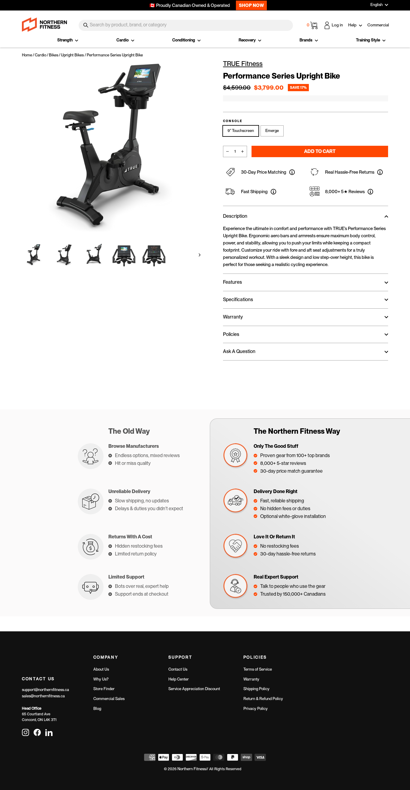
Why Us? (101, 679)
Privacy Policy (255, 708)
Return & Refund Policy (263, 698)
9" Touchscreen (241, 130)
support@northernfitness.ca (45, 689)
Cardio (123, 39)
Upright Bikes (72, 55)
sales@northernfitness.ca (43, 696)
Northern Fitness (191, 769)
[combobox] (186, 25)
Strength (65, 39)
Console (233, 121)
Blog (97, 708)
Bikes (53, 55)
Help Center (178, 679)
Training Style (368, 39)
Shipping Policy (256, 689)
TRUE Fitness (243, 63)
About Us (101, 669)
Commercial (378, 24)
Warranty (251, 679)
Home (27, 55)
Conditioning (184, 39)
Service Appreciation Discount (194, 689)
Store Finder (104, 689)
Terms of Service (257, 669)
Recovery (248, 39)
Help (352, 24)
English (376, 4)
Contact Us (177, 669)
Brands (306, 39)
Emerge (272, 130)
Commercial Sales (109, 698)
